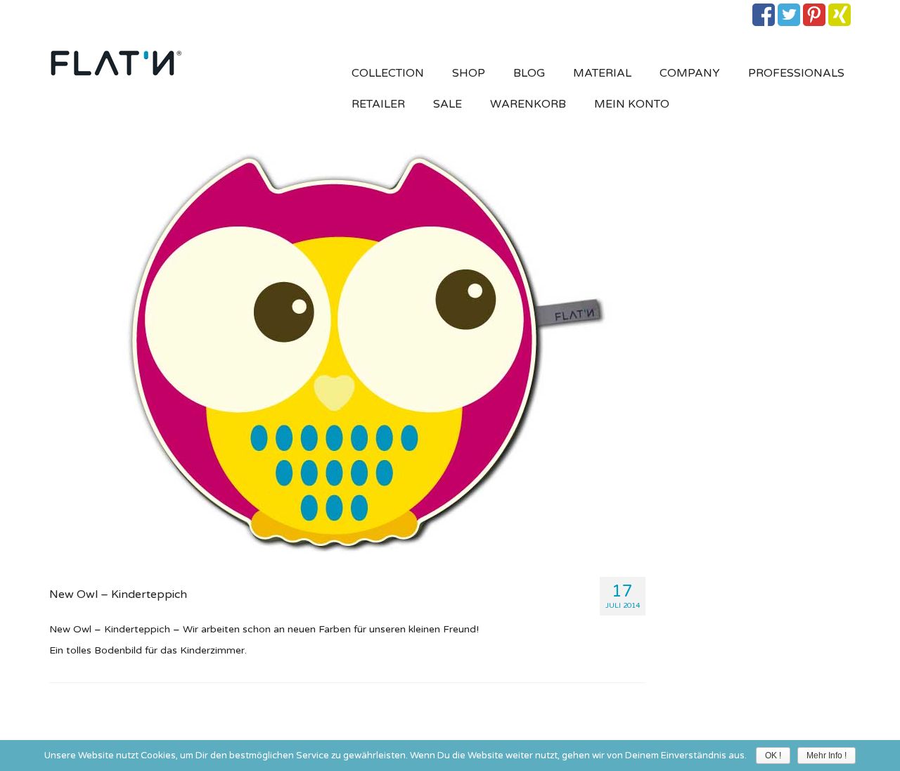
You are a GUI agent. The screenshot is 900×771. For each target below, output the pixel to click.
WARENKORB (528, 104)
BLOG (529, 73)
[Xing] (839, 14)
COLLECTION (388, 73)
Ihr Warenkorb (129, 12)
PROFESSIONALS (796, 73)
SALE (447, 104)
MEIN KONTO (631, 104)
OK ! (773, 755)
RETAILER (378, 104)
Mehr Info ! (826, 755)
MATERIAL (602, 73)
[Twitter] (789, 14)
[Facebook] (763, 14)
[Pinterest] (814, 14)
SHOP (468, 73)
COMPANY (690, 73)
